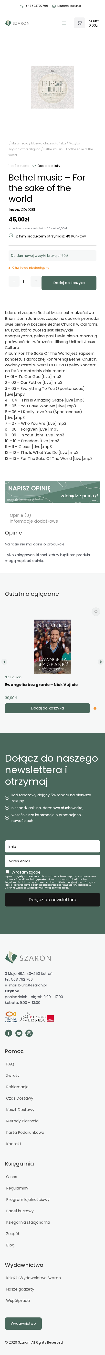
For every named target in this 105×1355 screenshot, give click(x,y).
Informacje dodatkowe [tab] (34, 521)
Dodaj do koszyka (69, 282)
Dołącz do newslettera (52, 900)
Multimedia (19, 143)
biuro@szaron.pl (69, 6)
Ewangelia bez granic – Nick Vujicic (41, 684)
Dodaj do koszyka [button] (47, 708)
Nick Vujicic (13, 677)
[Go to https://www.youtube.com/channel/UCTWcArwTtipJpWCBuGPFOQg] (18, 1034)
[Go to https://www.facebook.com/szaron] (8, 1034)
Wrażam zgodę (26, 872)
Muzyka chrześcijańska (48, 143)
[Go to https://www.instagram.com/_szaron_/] (29, 1034)
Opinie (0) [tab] (20, 515)
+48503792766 (36, 6)
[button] (46, 166)
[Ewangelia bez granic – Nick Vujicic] (52, 647)
